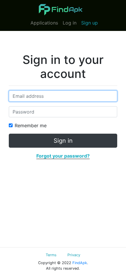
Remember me (31, 125)
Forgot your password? (63, 156)
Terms (51, 255)
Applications (44, 23)
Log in (69, 23)
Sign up (89, 23)
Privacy (73, 255)
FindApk (79, 263)
